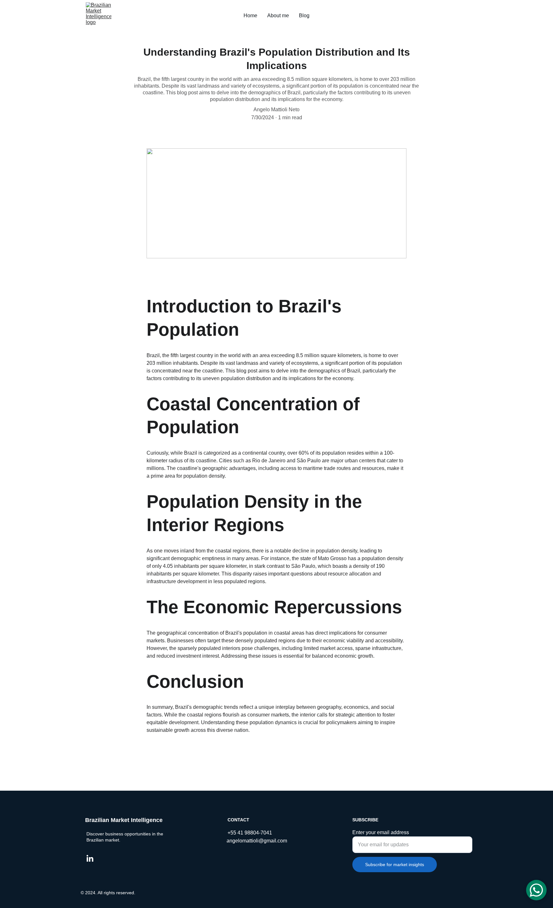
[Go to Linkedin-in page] (90, 859)
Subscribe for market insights (394, 864)
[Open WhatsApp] (536, 890)
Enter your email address (380, 832)
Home (250, 15)
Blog (304, 15)
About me (278, 15)
